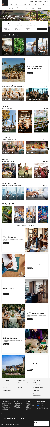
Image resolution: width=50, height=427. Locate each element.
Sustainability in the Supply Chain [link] (42, 408)
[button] (35, 1)
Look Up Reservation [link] (29, 404)
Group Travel (33, 8)
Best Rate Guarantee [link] (29, 407)
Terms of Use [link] (39, 406)
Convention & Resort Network (42, 8)
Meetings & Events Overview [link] (22, 382)
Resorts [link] (34, 393)
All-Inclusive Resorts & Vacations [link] (38, 387)
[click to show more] (48, 96)
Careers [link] (3, 404)
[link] (41, 405)
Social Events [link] (20, 387)
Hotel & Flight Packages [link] (37, 384)
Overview (3, 7)
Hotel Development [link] (17, 407)
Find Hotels (42, 28)
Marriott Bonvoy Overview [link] (7, 382)
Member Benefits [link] (5, 384)
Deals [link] (34, 382)
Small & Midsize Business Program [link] (18, 404)
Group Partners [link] (16, 406)
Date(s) (16, 28)
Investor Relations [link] (5, 405)
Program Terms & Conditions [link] (41, 407)
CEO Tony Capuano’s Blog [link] (6, 407)
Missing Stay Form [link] (28, 408)
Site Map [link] (27, 409)
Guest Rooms (28, 28)
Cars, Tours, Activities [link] (36, 385)
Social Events (26, 8)
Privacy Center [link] (39, 404)
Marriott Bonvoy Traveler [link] (37, 395)
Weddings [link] (19, 385)
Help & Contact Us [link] (28, 403)
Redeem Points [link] (5, 387)
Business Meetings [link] (21, 384)
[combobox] (8, 29)
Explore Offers (29, 73)
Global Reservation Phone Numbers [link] (30, 406)
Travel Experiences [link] (36, 390)
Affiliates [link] (15, 408)
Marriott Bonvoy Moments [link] (7, 390)
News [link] (3, 406)
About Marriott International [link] (6, 403)
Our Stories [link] (4, 408)
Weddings (19, 7)
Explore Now (45, 86)
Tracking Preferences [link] (40, 403)
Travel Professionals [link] (17, 405)
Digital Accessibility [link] (5, 409)
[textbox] (19, 29)
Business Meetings (11, 8)
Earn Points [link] (4, 385)
